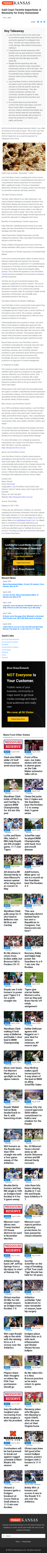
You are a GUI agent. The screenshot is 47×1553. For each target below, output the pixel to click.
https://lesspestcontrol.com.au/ (14, 448)
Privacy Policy (26, 1542)
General (5, 657)
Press (4, 655)
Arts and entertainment (10, 639)
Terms (18, 1542)
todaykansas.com (19, 1550)
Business (5, 644)
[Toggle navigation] (42, 3)
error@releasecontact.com (24, 520)
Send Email (10, 484)
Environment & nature (10, 642)
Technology (6, 650)
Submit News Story (23, 563)
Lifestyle (5, 652)
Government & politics (10, 647)
